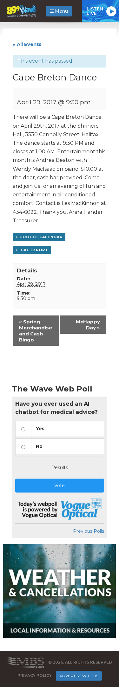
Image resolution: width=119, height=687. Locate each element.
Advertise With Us (78, 675)
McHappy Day (88, 325)
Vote (59, 485)
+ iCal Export (32, 250)
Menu (61, 11)
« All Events (27, 44)
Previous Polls (88, 531)
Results (59, 467)
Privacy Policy (34, 675)
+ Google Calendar (39, 237)
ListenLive (95, 11)
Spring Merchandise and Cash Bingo (35, 331)
